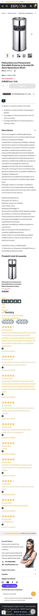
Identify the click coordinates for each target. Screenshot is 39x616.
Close (19, 568)
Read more (28, 1)
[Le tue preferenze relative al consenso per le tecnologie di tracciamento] (4, 612)
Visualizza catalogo (3, 6)
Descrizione (7, 129)
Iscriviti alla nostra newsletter (12, 588)
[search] (7, 6)
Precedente (8, 320)
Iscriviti (33, 592)
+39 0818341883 (10, 560)
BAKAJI (9, 69)
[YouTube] (8, 581)
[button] (7, 82)
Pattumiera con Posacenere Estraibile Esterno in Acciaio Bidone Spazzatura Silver (11, 283)
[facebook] (12, 581)
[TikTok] (17, 581)
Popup (14, 77)
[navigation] (2, 1)
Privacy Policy (28, 596)
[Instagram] (3, 581)
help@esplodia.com (11, 563)
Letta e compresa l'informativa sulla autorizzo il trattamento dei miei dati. (18, 598)
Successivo (22, 320)
